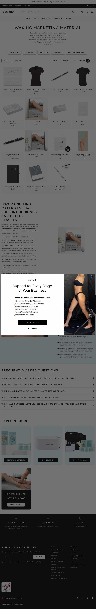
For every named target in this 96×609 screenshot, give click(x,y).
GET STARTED (32, 323)
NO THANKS (32, 328)
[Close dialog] (92, 276)
